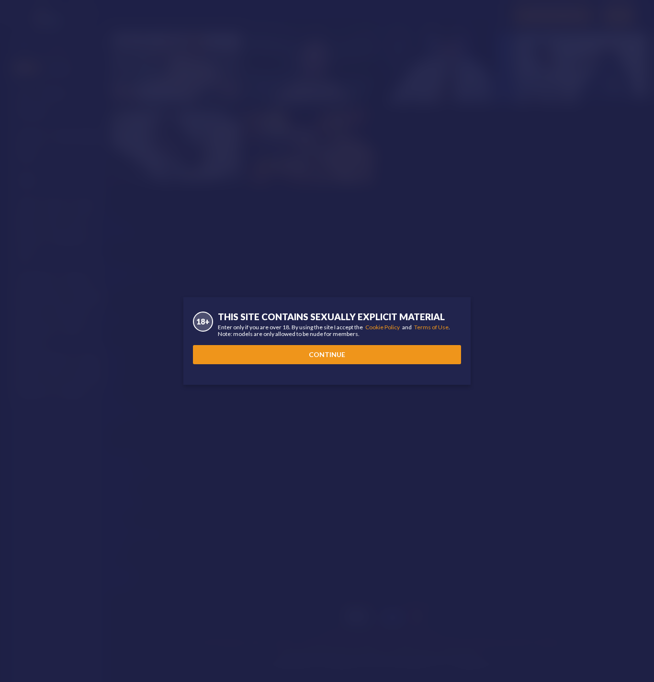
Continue (327, 354)
